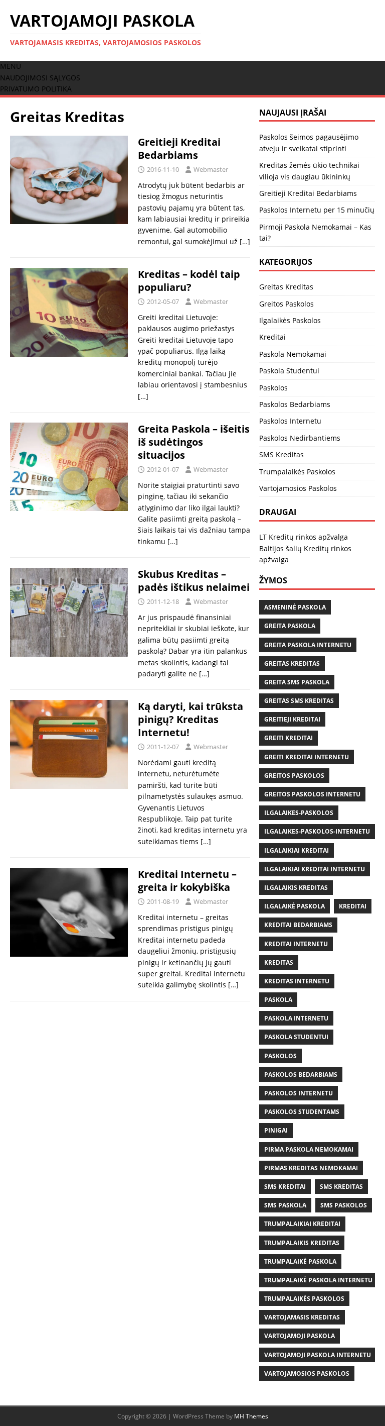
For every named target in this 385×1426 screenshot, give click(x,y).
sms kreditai (285, 1186)
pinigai (276, 1130)
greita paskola (289, 626)
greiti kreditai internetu (306, 757)
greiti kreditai (288, 738)
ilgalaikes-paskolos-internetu (317, 831)
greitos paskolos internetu (312, 794)
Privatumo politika (36, 88)
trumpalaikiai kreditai (302, 1223)
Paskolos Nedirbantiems (299, 438)
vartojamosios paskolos (306, 1373)
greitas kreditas (292, 663)
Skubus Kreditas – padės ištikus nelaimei (194, 580)
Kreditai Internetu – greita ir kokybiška (187, 880)
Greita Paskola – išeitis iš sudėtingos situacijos (194, 442)
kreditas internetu (296, 981)
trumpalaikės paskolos (304, 1298)
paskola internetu (296, 1018)
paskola (278, 999)
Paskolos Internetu (290, 421)
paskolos (280, 1056)
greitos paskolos (294, 775)
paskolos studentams (301, 1111)
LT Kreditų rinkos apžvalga (303, 537)
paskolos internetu (298, 1093)
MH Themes (251, 1416)
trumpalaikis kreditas (301, 1243)
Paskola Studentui (289, 370)
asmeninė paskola (295, 607)
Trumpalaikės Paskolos (297, 471)
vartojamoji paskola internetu (317, 1355)
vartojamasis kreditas (302, 1317)
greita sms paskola (296, 682)
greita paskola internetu (307, 645)
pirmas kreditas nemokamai (311, 1168)
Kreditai (272, 337)
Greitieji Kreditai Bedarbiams (179, 148)
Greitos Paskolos (286, 304)
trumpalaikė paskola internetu (318, 1280)
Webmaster (211, 169)
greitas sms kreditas (299, 700)
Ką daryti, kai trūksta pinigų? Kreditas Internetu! (190, 719)
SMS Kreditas (281, 454)
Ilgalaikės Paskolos (290, 320)
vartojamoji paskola (299, 1336)
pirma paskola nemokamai (308, 1149)
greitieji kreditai (292, 719)
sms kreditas (341, 1186)
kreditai (352, 906)
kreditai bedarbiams (298, 925)
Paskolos (273, 387)
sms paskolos (343, 1205)
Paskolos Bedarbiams (294, 404)
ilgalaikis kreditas (296, 887)
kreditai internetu (296, 944)
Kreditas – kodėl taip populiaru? (189, 280)
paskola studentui (296, 1037)
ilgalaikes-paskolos (298, 812)
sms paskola (285, 1205)
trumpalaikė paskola (300, 1261)
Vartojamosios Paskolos (298, 488)
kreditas (278, 962)
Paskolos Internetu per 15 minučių (316, 210)
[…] (245, 241)
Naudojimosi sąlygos (40, 77)
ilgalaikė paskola (294, 906)
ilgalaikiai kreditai (296, 850)
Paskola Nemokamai (292, 354)
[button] (10, 66)
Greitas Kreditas (286, 286)
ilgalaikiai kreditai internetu (314, 869)
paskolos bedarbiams (300, 1074)
